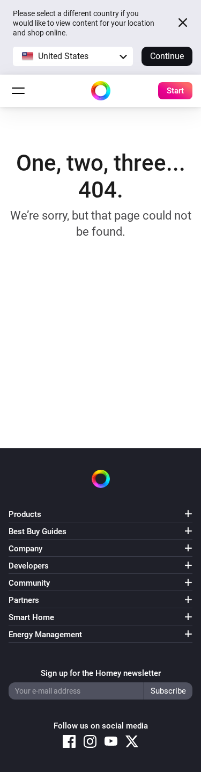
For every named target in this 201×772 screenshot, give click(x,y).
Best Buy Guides (37, 531)
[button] (73, 56)
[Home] (100, 90)
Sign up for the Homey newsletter (101, 673)
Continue (167, 56)
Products (25, 514)
